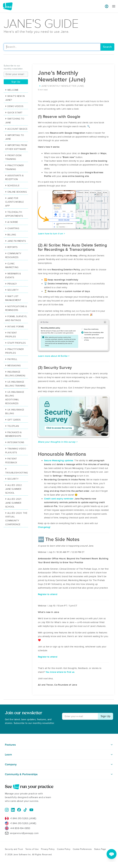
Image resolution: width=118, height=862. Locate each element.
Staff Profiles (16, 342)
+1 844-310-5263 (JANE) (23, 818)
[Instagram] (7, 810)
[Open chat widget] (111, 854)
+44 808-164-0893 (20, 828)
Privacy (12, 283)
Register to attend (47, 594)
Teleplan (13, 426)
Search (107, 47)
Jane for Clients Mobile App (14, 202)
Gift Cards (14, 419)
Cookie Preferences (82, 849)
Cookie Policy (63, 849)
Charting (13, 228)
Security (12, 290)
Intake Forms (15, 326)
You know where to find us (60, 672)
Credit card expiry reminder (58, 498)
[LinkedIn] (13, 810)
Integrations (15, 442)
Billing (11, 234)
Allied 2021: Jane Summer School (13, 503)
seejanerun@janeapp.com (24, 833)
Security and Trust (14, 849)
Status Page (100, 849)
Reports (12, 247)
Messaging (14, 365)
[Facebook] (19, 810)
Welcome (13, 90)
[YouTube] (31, 810)
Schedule (13, 185)
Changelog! (44, 527)
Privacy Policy (48, 849)
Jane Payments (16, 241)
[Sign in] (107, 6)
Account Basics (17, 128)
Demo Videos (15, 106)
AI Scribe (12, 222)
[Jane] (7, 6)
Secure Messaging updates (58, 460)
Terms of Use (32, 849)
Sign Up (15, 81)
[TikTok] (25, 810)
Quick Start (14, 112)
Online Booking (17, 191)
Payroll (12, 359)
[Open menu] (114, 6)
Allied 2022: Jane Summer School (13, 489)
